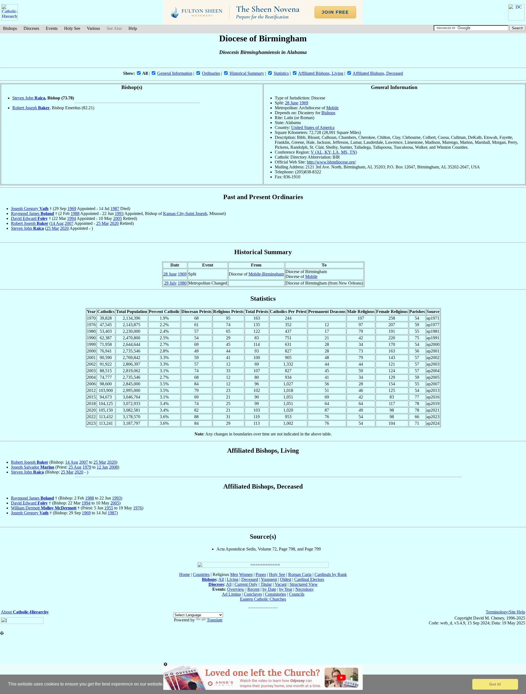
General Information (174, 73)
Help (132, 28)
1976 (137, 508)
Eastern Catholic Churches (263, 599)
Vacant (281, 584)
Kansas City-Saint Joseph (185, 213)
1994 (71, 218)
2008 (113, 467)
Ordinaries (211, 73)
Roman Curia (299, 574)
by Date (269, 589)
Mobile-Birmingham (266, 274)
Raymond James (32, 213)
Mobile (332, 107)
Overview (235, 589)
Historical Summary (247, 73)
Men (234, 574)
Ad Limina (231, 594)
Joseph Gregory (29, 208)
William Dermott (43, 508)
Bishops (10, 28)
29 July (170, 283)
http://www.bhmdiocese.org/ (331, 162)
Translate (214, 620)
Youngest (269, 579)
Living (232, 579)
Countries (201, 574)
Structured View (304, 584)
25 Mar (102, 223)
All (221, 579)
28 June (291, 103)
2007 (69, 223)
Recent (253, 589)
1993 (119, 213)
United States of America (313, 127)
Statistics (281, 73)
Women (246, 574)
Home (184, 574)
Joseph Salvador (32, 467)
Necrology (304, 589)
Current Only (246, 584)
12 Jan (102, 467)
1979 (86, 467)
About (25, 612)
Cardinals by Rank (331, 574)
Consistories (275, 594)
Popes (261, 574)
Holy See (72, 28)
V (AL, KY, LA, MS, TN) (334, 152)
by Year (285, 589)
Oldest (285, 579)
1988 (75, 213)
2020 (114, 223)
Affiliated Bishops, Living (320, 73)
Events (52, 28)
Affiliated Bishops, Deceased (378, 73)
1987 (114, 208)
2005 (117, 218)
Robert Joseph (31, 107)
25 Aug (74, 467)
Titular (266, 584)
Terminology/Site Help (505, 612)
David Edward (29, 218)
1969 (303, 103)
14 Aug (57, 223)
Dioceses (31, 28)
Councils (296, 594)
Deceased (249, 579)
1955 (108, 508)
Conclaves (253, 594)
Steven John (28, 98)
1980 (182, 283)
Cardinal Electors (309, 579)
